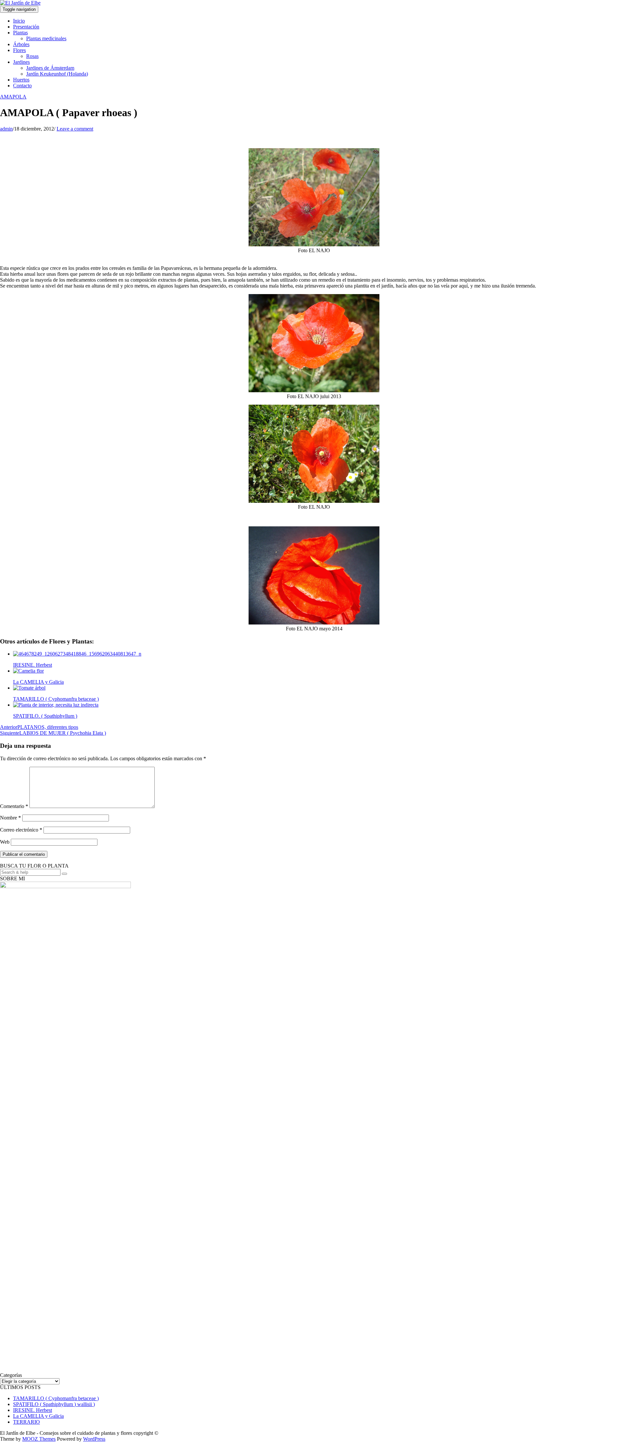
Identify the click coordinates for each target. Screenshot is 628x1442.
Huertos (21, 79)
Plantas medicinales (46, 38)
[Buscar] (64, 874)
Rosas (32, 56)
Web (4, 842)
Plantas (20, 32)
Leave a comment (75, 129)
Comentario (14, 806)
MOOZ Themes (39, 1439)
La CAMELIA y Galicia (38, 1416)
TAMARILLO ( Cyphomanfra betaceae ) (56, 1398)
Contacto (22, 85)
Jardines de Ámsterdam (50, 68)
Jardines (21, 62)
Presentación (26, 26)
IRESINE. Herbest (32, 1410)
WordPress (94, 1439)
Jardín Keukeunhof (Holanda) (57, 74)
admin (6, 129)
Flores (19, 50)
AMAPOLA (13, 96)
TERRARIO (26, 1422)
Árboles (21, 44)
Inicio (19, 21)
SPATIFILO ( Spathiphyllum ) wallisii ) (54, 1404)
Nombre (10, 817)
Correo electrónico (21, 830)
